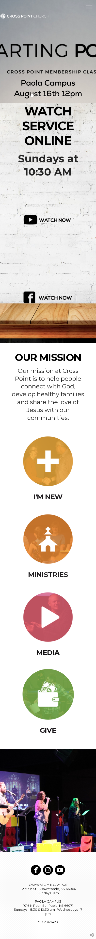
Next (90, 51)
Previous (6, 51)
